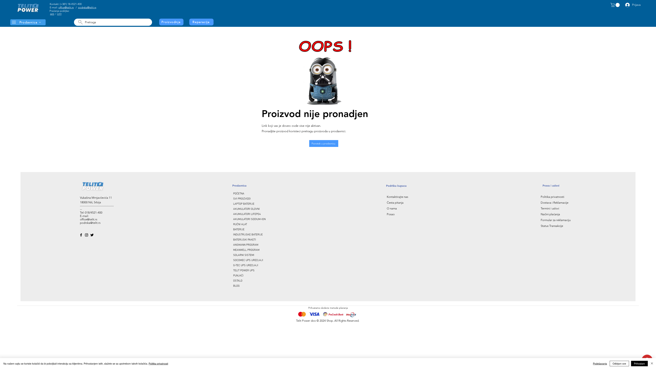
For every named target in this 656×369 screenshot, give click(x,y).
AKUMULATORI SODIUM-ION (249, 219)
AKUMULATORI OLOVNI (246, 209)
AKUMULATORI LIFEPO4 (247, 214)
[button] (616, 5)
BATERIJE (238, 229)
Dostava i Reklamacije (554, 202)
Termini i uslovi (550, 208)
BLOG (236, 286)
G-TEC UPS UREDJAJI (245, 265)
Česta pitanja (395, 202)
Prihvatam (639, 363)
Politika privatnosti (552, 197)
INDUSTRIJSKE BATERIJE (248, 234)
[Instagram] (86, 235)
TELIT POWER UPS (244, 270)
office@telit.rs (66, 7)
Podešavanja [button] (600, 363)
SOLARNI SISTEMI (243, 255)
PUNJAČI (238, 275)
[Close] (652, 363)
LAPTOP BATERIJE (243, 204)
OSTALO (237, 281)
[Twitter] (92, 235)
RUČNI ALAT (240, 224)
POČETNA (238, 193)
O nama (392, 208)
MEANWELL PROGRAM (246, 250)
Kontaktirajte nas (397, 197)
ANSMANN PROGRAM (245, 245)
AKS (52, 14)
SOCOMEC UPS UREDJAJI (248, 260)
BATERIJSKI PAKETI (244, 240)
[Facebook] (81, 235)
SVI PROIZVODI (242, 199)
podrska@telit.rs (87, 7)
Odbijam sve (619, 363)
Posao (391, 214)
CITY (59, 14)
